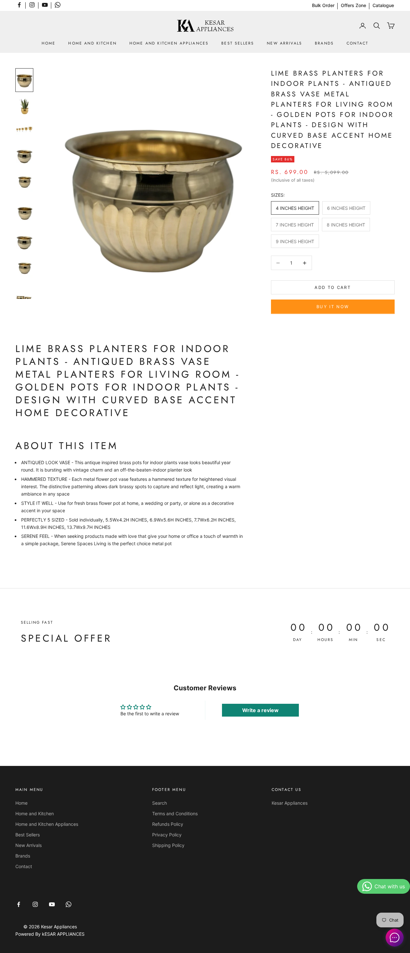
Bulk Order (323, 5)
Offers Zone (353, 5)
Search (159, 803)
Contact (357, 43)
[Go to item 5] (24, 183)
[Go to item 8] (24, 270)
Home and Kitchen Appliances (169, 43)
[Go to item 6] (24, 212)
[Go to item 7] (24, 241)
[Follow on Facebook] (19, 5)
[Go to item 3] (24, 129)
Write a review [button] (260, 710)
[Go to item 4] (24, 155)
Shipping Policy (168, 845)
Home (49, 43)
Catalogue (383, 5)
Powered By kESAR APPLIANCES (50, 934)
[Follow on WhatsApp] (57, 5)
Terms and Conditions (175, 813)
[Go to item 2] (24, 106)
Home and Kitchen (92, 43)
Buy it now (332, 306)
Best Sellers (237, 43)
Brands (324, 43)
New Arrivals (284, 43)
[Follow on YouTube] (45, 5)
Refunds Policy (167, 824)
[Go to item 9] (24, 298)
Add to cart (333, 287)
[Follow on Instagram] (32, 5)
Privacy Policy (167, 834)
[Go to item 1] (24, 80)
